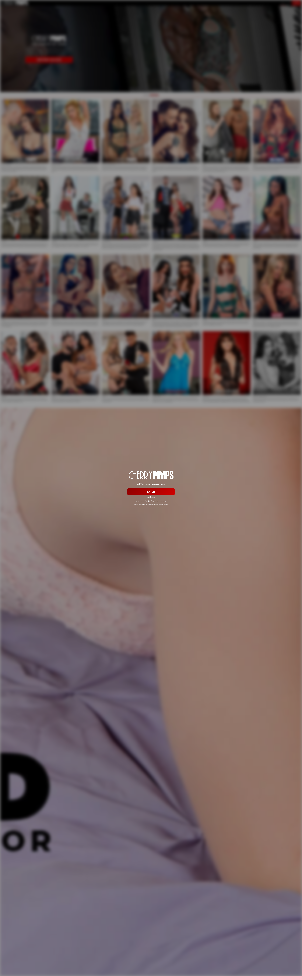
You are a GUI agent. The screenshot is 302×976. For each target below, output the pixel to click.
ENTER (151, 491)
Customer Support (163, 504)
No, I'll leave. (151, 497)
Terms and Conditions (162, 501)
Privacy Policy (151, 501)
